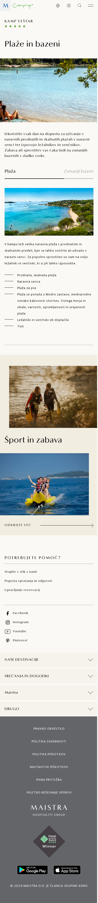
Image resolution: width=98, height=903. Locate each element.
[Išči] (79, 5)
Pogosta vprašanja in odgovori (28, 581)
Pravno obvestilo (47, 729)
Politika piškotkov (47, 754)
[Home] (16, 5)
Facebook (20, 613)
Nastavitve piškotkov (47, 767)
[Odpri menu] (90, 5)
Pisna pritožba (47, 780)
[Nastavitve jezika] (57, 5)
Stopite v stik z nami (21, 572)
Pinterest (20, 640)
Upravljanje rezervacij (22, 590)
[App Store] (65, 869)
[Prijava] (68, 5)
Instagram (21, 622)
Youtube (19, 631)
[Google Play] (30, 869)
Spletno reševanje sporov (47, 792)
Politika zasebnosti (47, 741)
